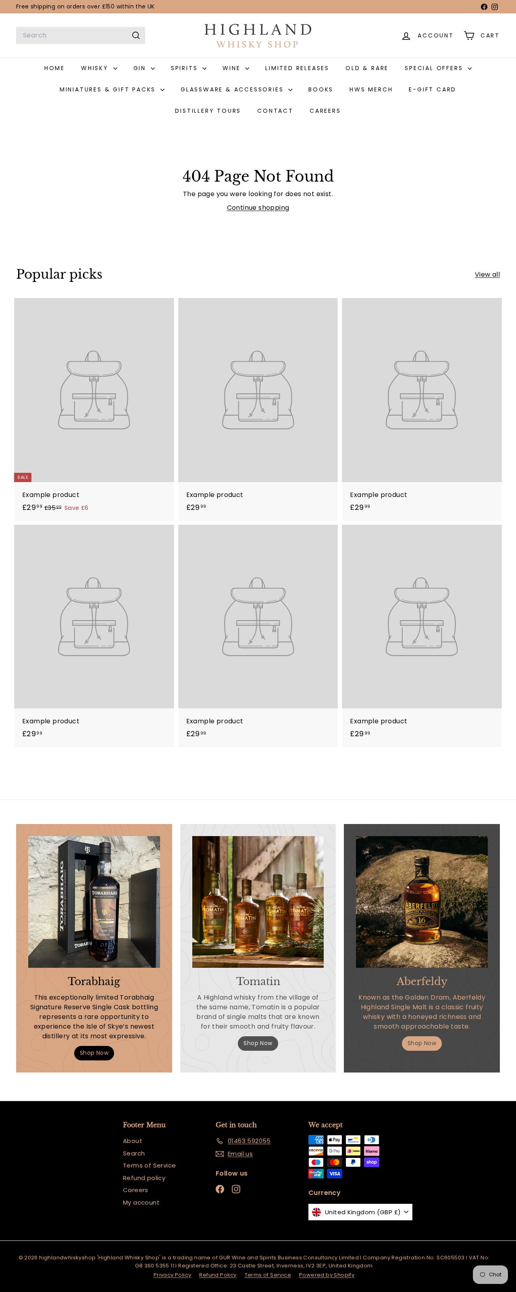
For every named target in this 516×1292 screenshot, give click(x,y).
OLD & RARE (367, 68)
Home (54, 68)
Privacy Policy (172, 1275)
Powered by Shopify (326, 1275)
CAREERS (325, 111)
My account (141, 1202)
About (132, 1141)
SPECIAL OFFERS (435, 68)
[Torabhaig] (94, 902)
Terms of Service (149, 1165)
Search (134, 1153)
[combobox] (80, 35)
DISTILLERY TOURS (208, 111)
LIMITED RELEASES (297, 68)
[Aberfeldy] (422, 902)
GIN (141, 68)
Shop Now (94, 1053)
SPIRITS (185, 68)
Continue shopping (258, 207)
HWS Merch (371, 89)
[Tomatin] (258, 902)
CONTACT (275, 111)
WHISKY (96, 68)
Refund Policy (217, 1275)
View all (487, 274)
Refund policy (144, 1178)
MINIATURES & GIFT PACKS (109, 89)
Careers (135, 1190)
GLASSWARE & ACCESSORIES (233, 89)
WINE (233, 68)
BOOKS (320, 89)
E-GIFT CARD (432, 89)
